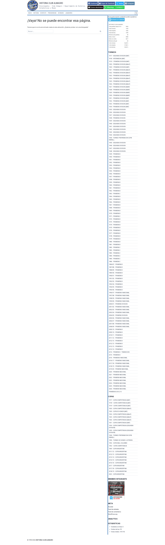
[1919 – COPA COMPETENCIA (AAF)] (123, 405)
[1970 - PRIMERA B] (123, 213)
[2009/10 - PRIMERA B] (123, 329)
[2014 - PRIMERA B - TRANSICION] (123, 352)
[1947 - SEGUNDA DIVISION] (123, 148)
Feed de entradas (113, 509)
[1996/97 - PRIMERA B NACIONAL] (123, 292)
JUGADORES (68, 13)
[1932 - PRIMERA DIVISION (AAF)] (123, 101)
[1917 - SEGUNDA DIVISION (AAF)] (123, 55)
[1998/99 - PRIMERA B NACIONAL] (123, 298)
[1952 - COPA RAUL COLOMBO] (123, 443)
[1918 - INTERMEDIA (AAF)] (123, 58)
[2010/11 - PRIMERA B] (123, 335)
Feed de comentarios (114, 512)
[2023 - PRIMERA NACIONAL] (123, 380)
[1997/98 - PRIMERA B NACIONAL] (123, 295)
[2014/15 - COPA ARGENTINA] (123, 460)
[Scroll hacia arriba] (160, 539)
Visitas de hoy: (115, 529)
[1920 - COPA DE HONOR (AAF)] (123, 411)
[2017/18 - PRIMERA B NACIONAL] (123, 363)
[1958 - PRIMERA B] (123, 179)
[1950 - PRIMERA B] (123, 157)
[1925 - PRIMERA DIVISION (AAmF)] (123, 81)
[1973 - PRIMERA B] (123, 222)
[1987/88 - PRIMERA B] (123, 267)
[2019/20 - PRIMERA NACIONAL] (123, 369)
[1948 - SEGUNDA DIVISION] (123, 151)
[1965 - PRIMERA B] (123, 199)
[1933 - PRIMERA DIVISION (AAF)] (123, 104)
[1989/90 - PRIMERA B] (123, 273)
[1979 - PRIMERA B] (123, 239)
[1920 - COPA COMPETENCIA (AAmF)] (123, 408)
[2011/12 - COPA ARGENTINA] (123, 451)
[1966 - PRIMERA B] (123, 202)
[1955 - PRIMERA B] (123, 171)
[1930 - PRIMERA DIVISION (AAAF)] (123, 95)
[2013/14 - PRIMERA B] (123, 349)
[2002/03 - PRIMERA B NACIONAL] (123, 309)
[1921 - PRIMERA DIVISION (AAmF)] (123, 70)
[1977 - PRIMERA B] (123, 233)
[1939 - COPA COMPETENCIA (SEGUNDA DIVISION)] (123, 431)
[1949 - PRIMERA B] (123, 154)
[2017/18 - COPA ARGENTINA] (123, 468)
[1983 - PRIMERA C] (123, 250)
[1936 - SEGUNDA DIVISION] (123, 112)
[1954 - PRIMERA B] (123, 168)
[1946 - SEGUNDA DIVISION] (123, 145)
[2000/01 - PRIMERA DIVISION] (123, 304)
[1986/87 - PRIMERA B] (123, 264)
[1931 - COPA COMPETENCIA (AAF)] (123, 422)
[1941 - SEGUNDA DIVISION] (123, 126)
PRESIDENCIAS (52, 13)
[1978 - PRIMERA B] (123, 236)
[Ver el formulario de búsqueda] (136, 13)
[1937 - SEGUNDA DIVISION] (123, 115)
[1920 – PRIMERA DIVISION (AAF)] (123, 67)
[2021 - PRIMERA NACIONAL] (123, 374)
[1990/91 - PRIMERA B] (123, 275)
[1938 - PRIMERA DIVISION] (123, 118)
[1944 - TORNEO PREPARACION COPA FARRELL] (123, 138)
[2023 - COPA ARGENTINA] (123, 474)
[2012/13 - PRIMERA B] (123, 340)
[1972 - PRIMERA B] (123, 219)
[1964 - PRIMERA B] (123, 196)
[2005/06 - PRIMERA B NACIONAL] (123, 318)
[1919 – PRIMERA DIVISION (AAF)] (123, 61)
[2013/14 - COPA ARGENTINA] (123, 457)
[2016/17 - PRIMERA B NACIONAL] (123, 360)
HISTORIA (36, 13)
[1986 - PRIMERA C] (123, 261)
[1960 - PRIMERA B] (123, 185)
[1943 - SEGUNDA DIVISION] (123, 132)
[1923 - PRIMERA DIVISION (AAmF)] (123, 75)
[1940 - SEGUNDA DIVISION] (123, 123)
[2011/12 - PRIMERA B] (123, 338)
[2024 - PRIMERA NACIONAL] (123, 383)
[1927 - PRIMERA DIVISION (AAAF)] (123, 87)
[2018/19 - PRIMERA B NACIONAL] (123, 366)
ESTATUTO (43, 13)
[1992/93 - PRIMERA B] (123, 281)
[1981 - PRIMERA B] (123, 244)
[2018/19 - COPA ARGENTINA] (123, 471)
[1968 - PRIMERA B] (123, 207)
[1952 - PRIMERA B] (123, 162)
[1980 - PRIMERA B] (123, 241)
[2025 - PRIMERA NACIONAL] (123, 386)
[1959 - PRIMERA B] (123, 182)
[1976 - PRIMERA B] (123, 230)
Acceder (110, 507)
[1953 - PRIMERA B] (123, 165)
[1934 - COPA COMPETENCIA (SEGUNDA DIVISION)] (123, 426)
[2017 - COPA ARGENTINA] (123, 465)
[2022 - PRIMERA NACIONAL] (123, 377)
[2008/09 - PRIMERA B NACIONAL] (123, 326)
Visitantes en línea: (117, 527)
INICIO (30, 13)
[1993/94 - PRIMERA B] (123, 284)
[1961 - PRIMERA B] (123, 188)
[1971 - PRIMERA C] (123, 216)
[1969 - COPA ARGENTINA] (123, 448)
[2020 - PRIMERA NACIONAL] (123, 372)
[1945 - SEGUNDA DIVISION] (123, 142)
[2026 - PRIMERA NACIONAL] (123, 389)
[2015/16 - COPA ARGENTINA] (123, 462)
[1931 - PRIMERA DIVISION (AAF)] (123, 98)
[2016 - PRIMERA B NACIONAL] (123, 357)
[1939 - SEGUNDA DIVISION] (123, 121)
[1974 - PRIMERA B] (123, 224)
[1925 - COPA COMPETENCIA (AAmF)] (123, 417)
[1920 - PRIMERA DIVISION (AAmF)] (123, 64)
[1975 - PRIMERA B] (123, 227)
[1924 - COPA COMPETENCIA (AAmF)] (123, 414)
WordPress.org (112, 514)
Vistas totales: (115, 532)
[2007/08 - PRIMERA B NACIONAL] (123, 323)
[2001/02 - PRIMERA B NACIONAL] (123, 306)
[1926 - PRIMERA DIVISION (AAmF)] (123, 84)
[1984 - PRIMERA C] (123, 256)
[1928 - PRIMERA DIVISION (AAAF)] (123, 89)
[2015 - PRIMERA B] (123, 355)
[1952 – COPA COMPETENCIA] (123, 446)
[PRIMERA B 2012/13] (123, 391)
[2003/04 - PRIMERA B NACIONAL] (123, 312)
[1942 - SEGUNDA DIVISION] (123, 129)
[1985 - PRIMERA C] (123, 258)
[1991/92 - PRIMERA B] (123, 278)
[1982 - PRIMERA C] (123, 247)
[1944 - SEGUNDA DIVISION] (123, 135)
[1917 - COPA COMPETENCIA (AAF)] (123, 400)
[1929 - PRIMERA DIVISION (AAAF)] (123, 92)
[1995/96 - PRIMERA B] (123, 289)
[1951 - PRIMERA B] (123, 159)
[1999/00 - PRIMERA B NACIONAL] (123, 301)
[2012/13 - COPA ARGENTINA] (123, 454)
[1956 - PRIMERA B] (123, 173)
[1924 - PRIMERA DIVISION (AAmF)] (123, 78)
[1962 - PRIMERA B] (123, 190)
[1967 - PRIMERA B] (123, 205)
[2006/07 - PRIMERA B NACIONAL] (123, 321)
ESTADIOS (61, 13)
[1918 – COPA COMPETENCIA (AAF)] (123, 403)
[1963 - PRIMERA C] (123, 193)
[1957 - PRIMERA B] (123, 176)
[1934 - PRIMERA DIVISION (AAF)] (123, 106)
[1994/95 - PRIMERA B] (123, 287)
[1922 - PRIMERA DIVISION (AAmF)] (123, 72)
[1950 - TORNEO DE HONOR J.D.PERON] (123, 440)
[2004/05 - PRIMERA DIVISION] (123, 315)
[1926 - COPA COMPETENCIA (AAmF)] (123, 420)
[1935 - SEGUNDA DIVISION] (123, 109)
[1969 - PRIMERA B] (123, 210)
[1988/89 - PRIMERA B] (123, 270)
